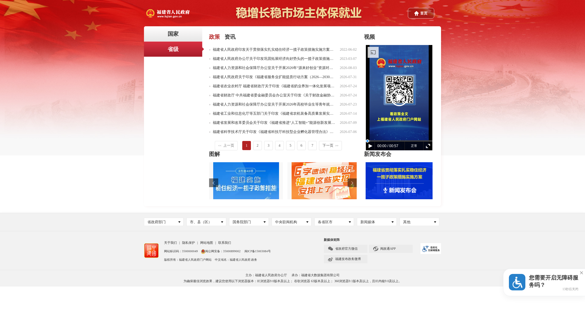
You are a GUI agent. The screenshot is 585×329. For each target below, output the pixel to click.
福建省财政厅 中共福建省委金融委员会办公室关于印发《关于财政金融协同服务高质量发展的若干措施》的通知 (303, 95)
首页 (424, 13)
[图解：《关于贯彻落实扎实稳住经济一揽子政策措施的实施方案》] (246, 180)
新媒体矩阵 (332, 239)
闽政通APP (384, 249)
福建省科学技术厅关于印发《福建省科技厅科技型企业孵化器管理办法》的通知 (277, 132)
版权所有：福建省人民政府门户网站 (188, 259)
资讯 (230, 37)
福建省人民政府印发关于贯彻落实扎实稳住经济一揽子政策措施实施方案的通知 (277, 49)
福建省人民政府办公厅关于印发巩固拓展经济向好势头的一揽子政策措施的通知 (277, 59)
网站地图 (206, 242)
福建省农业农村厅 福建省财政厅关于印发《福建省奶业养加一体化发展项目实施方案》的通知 (288, 86)
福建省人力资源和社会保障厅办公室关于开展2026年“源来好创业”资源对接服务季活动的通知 (287, 68)
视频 (369, 37)
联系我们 (224, 242)
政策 (214, 37)
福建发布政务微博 (344, 259)
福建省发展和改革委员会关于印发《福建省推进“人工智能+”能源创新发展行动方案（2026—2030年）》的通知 (301, 123)
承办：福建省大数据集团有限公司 (316, 275)
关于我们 (170, 242)
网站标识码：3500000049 (181, 251)
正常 (414, 146)
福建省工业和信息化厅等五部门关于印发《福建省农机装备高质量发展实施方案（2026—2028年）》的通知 (299, 113)
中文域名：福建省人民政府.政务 (236, 259)
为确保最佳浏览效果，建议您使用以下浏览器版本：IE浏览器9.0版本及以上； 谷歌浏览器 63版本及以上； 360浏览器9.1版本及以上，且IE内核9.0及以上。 (292, 281)
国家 (173, 34)
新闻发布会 (377, 154)
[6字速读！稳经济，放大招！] (324, 180)
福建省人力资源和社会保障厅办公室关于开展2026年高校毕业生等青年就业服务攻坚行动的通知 (289, 104)
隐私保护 (188, 242)
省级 (173, 49)
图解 (214, 154)
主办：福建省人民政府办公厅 (266, 275)
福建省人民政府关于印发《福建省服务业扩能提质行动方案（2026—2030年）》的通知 (282, 77)
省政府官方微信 (343, 249)
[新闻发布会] (399, 180)
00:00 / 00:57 (387, 146)
